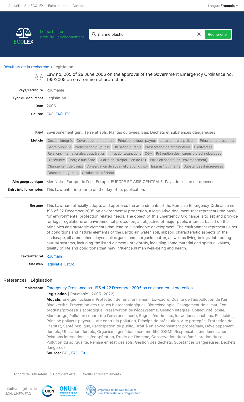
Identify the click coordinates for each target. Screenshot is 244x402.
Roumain (54, 256)
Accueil (14, 6)
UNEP (18, 394)
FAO (28, 394)
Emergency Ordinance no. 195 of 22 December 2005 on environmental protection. (120, 287)
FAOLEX (63, 114)
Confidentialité (64, 374)
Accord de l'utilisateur (30, 374)
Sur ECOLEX (33, 6)
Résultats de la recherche (26, 66)
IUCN (8, 394)
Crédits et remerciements (101, 374)
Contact (78, 6)
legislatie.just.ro (60, 264)
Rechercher (218, 34)
